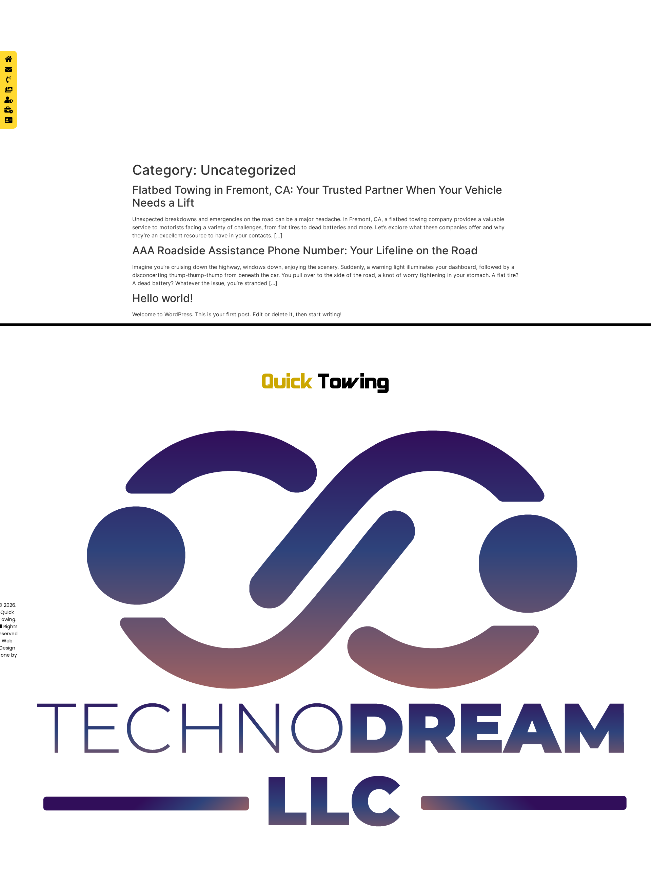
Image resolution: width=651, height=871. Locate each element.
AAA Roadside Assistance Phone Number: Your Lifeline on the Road (305, 250)
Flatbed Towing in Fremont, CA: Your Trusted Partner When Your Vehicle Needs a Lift (317, 196)
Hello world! (162, 298)
